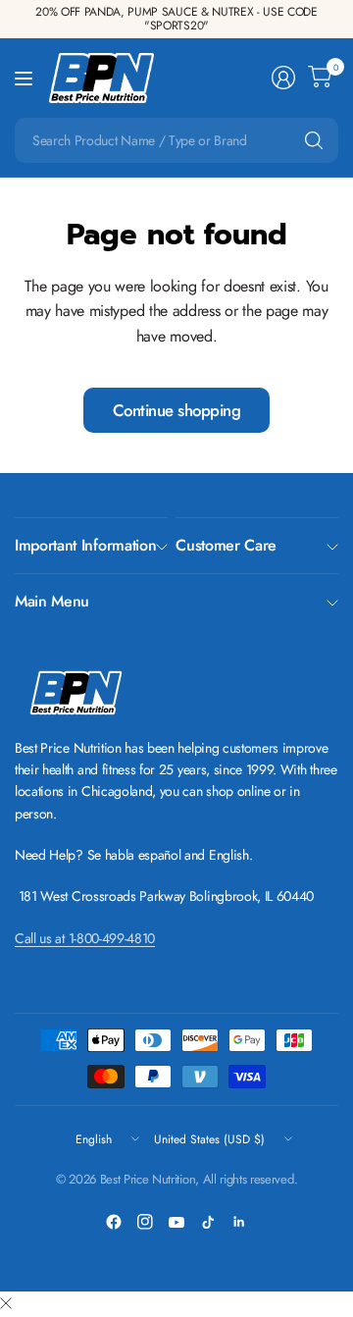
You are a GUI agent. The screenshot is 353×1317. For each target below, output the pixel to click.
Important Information (85, 545)
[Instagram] (145, 1222)
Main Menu (52, 601)
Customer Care (226, 545)
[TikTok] (208, 1222)
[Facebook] (113, 1222)
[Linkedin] (239, 1222)
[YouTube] (176, 1222)
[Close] (6, 1304)
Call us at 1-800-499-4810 (85, 938)
